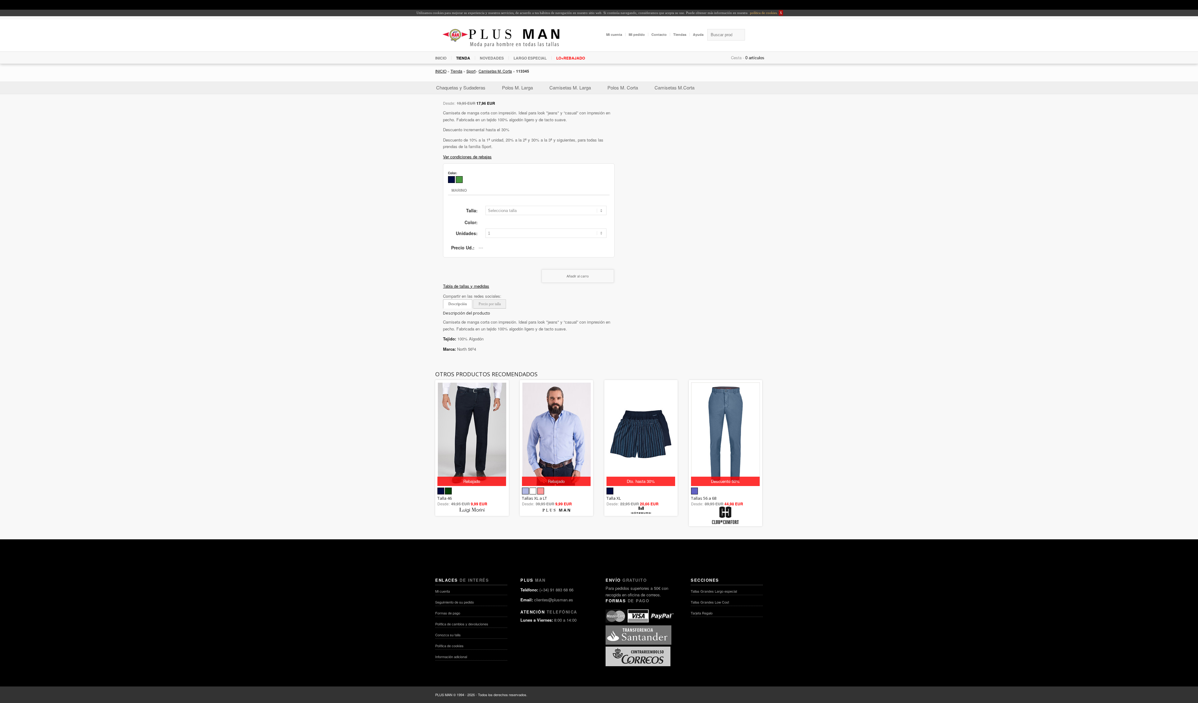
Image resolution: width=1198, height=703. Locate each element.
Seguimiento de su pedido (454, 601)
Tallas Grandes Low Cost (710, 601)
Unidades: (467, 233)
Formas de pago (447, 612)
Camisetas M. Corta (495, 71)
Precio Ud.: (463, 247)
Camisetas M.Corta (674, 87)
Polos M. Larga (517, 87)
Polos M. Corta (622, 87)
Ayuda (698, 34)
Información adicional (451, 656)
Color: (471, 222)
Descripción (457, 304)
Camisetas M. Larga (570, 87)
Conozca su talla (447, 634)
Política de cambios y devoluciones (461, 623)
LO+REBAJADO (570, 58)
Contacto (659, 34)
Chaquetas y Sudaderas (460, 87)
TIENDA (463, 58)
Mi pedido (637, 34)
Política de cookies (449, 645)
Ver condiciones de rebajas (467, 157)
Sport (470, 71)
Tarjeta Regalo (702, 612)
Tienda (456, 71)
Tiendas (679, 34)
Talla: (472, 210)
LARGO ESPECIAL (530, 58)
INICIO (440, 58)
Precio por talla (490, 304)
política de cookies (763, 13)
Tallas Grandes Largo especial (714, 591)
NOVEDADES (492, 58)
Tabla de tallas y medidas (466, 286)
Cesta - (737, 57)
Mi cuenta (614, 34)
